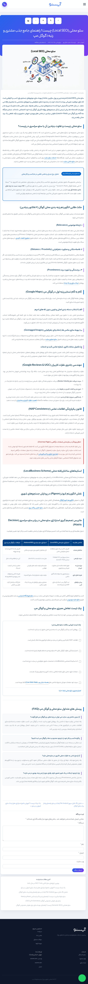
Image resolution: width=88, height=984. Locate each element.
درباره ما (40, 931)
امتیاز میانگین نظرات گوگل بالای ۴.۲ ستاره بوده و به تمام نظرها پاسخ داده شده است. (51, 651)
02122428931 (38, 963)
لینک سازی (83, 963)
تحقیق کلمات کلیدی (23, 238)
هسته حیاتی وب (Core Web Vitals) (37, 682)
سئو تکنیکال (82, 955)
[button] (84, 4)
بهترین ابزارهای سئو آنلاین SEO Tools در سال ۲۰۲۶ (43, 883)
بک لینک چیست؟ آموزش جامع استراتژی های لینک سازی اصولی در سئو (43, 888)
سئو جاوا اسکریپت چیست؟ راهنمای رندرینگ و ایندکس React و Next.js (43, 896)
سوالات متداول (38, 940)
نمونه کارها (39, 944)
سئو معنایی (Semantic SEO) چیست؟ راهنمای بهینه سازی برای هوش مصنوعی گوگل (43, 905)
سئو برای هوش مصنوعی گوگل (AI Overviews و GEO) (43, 901)
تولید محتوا (83, 959)
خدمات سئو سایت (50, 158)
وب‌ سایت (80, 861)
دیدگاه (81, 823)
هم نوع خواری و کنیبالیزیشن (48, 454)
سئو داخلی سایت (69, 161)
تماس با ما (39, 935)
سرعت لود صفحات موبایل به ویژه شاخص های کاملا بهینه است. (46, 682)
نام (82, 844)
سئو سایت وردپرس (73, 600)
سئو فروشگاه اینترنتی (25, 596)
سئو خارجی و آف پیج (36, 508)
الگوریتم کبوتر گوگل (66, 500)
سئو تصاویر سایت (51, 339)
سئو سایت (81, 93)
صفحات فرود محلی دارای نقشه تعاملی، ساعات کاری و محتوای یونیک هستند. (53, 672)
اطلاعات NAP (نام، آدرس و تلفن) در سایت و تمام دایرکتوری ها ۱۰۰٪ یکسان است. (53, 640)
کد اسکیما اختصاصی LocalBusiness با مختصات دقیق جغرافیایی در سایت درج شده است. (50, 661)
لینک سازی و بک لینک (71, 283)
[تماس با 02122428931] (4, 4)
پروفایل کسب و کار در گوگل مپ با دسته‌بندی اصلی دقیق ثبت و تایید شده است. (53, 630)
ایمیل (81, 853)
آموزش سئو (81, 42)
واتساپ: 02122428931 (36, 959)
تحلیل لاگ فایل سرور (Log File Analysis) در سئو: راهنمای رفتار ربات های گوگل (43, 892)
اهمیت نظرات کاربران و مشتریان (27, 400)
